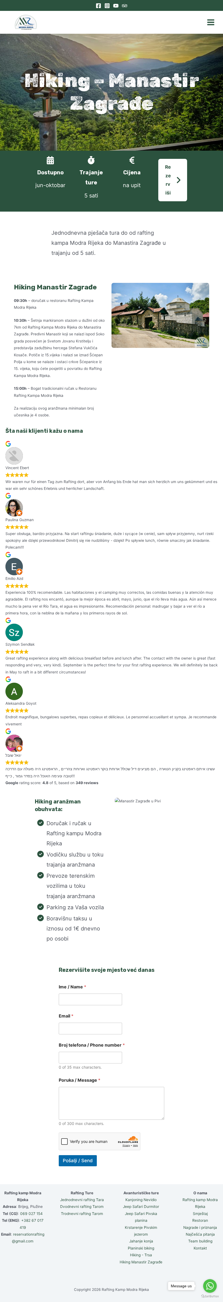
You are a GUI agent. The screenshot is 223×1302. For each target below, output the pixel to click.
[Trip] (124, 5)
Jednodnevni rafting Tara (82, 1200)
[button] (172, 180)
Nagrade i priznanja (200, 1227)
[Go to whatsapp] (210, 1286)
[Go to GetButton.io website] (210, 1296)
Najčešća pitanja (200, 1234)
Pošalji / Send (78, 1160)
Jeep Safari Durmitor (141, 1206)
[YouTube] (116, 5)
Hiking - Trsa (141, 1255)
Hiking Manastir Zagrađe (141, 1262)
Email (66, 1016)
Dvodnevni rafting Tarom (82, 1206)
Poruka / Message (79, 1080)
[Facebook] (98, 5)
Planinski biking (141, 1248)
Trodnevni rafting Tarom (82, 1213)
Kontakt (200, 1248)
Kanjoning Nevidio (141, 1200)
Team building (200, 1241)
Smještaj (200, 1213)
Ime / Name (72, 986)
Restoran (200, 1220)
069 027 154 (31, 1213)
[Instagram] (107, 5)
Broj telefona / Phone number (92, 1045)
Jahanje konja (141, 1241)
